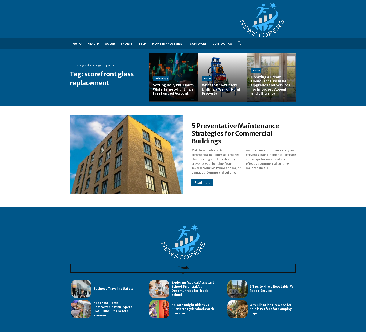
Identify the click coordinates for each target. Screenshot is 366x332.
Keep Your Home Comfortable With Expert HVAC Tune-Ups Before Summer (112, 309)
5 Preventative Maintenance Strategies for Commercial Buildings (235, 133)
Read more (202, 183)
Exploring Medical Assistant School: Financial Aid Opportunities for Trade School (193, 289)
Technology (161, 78)
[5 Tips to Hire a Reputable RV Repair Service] (237, 289)
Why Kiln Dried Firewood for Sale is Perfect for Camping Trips (271, 309)
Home (73, 65)
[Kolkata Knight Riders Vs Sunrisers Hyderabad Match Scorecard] (159, 309)
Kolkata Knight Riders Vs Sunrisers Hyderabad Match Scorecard (193, 309)
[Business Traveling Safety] (81, 289)
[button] (239, 43)
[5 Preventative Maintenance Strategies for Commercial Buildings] (126, 154)
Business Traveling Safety (113, 289)
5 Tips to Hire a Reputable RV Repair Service (271, 289)
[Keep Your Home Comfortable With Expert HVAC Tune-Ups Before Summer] (81, 309)
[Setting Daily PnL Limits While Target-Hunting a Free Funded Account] (173, 77)
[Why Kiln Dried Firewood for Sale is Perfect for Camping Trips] (237, 309)
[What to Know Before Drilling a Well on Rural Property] (222, 77)
